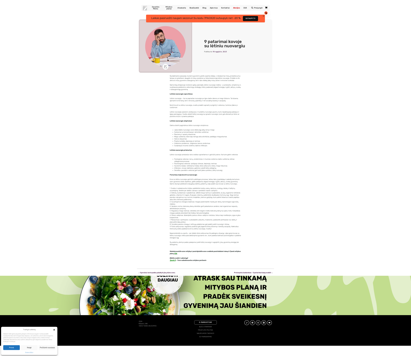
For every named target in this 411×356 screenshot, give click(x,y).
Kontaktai (225, 8)
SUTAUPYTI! (250, 18)
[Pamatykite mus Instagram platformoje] (258, 322)
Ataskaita (181, 8)
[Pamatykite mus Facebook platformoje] (252, 322)
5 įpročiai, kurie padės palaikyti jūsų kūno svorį (156, 273)
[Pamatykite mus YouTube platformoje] (269, 322)
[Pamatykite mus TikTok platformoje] (246, 322)
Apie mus (214, 8)
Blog (204, 8)
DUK (245, 8)
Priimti (11, 348)
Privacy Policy (29, 352)
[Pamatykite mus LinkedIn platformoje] (263, 322)
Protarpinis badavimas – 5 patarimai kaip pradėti (253, 273)
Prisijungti (258, 8)
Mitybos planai (169, 8)
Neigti (29, 348)
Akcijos (236, 8)
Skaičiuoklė (194, 8)
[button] (54, 330)
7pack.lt (173, 260)
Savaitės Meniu (155, 8)
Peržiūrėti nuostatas (47, 348)
